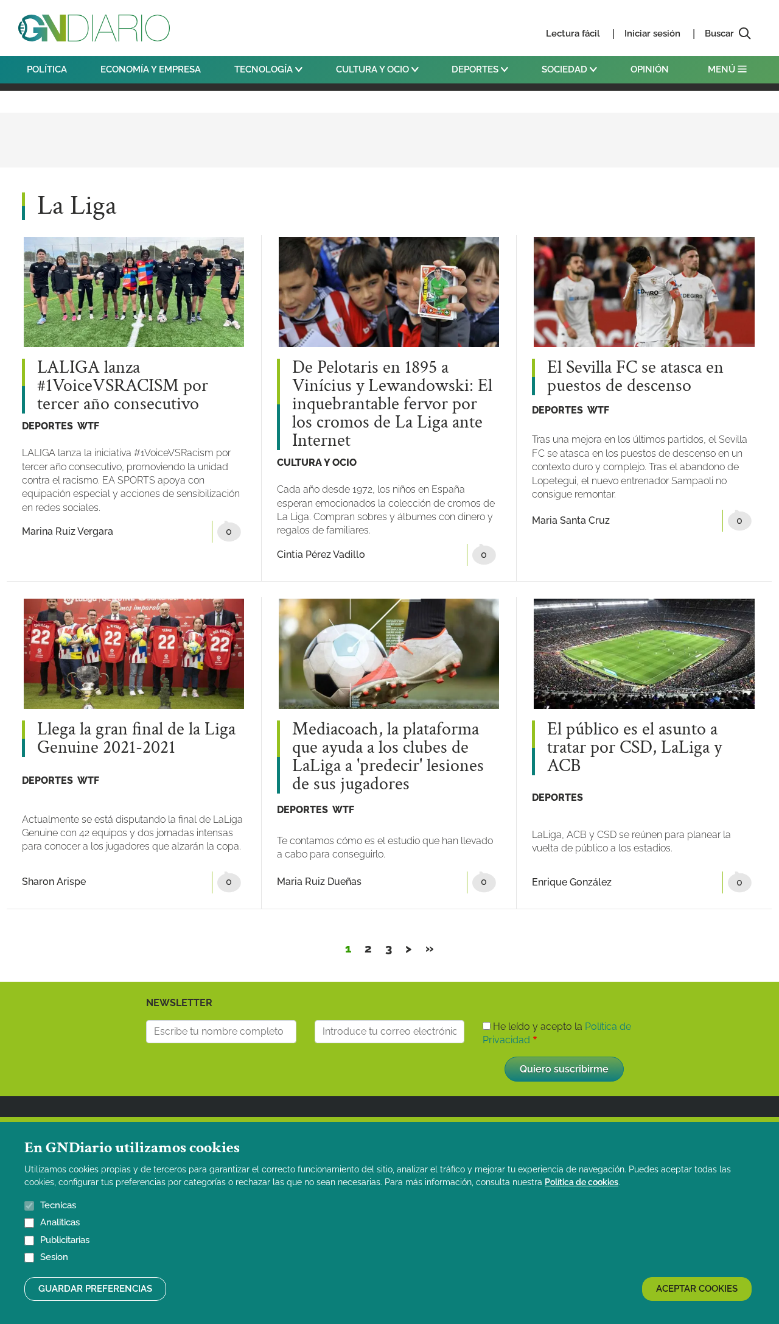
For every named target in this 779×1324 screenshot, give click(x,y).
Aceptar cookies (697, 1288)
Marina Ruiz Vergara (67, 531)
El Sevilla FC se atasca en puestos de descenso (635, 377)
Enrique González (572, 882)
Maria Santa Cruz (571, 520)
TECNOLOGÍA (264, 69)
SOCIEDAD (566, 69)
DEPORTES (476, 69)
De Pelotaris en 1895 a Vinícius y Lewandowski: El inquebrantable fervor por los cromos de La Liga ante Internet (392, 404)
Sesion (54, 1257)
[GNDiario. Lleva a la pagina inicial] (94, 28)
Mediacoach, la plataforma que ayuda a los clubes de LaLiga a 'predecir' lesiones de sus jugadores (388, 757)
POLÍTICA (47, 69)
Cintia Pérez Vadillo (321, 554)
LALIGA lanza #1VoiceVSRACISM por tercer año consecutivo (122, 386)
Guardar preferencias (95, 1288)
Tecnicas (58, 1205)
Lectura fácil (573, 33)
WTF (88, 426)
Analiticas (60, 1222)
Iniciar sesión (652, 33)
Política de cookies (581, 1182)
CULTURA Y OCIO (373, 69)
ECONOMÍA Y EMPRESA (150, 69)
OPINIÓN (650, 69)
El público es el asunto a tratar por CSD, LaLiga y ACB (634, 747)
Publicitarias (64, 1239)
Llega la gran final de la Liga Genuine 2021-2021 (136, 738)
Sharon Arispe (54, 881)
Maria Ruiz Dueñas (319, 881)
